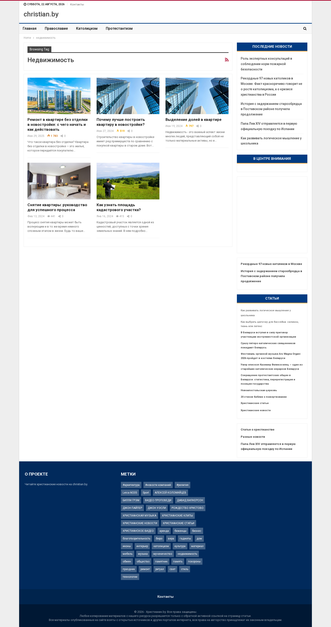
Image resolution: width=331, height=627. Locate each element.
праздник (129, 569)
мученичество (162, 553)
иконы (127, 546)
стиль (184, 569)
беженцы (180, 530)
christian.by (41, 14)
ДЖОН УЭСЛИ (157, 508)
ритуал (159, 569)
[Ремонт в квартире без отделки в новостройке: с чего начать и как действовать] (59, 96)
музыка (143, 553)
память (177, 561)
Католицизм (86, 28)
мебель (127, 553)
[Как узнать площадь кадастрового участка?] (128, 181)
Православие (56, 28)
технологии (130, 576)
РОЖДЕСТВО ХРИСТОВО (188, 508)
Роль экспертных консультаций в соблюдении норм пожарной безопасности (266, 64)
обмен (127, 561)
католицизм (161, 546)
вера (171, 538)
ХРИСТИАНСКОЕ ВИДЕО (138, 530)
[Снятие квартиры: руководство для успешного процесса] (59, 181)
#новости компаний (158, 485)
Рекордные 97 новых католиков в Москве (271, 264)
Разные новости (253, 436)
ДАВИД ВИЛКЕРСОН (190, 500)
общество (143, 561)
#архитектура (131, 485)
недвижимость (187, 553)
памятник (161, 561)
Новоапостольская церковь (259, 390)
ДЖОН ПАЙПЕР (132, 508)
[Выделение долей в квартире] (197, 96)
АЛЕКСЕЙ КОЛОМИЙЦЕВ (170, 492)
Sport (146, 492)
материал (197, 546)
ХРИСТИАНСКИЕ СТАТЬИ (178, 523)
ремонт (145, 569)
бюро (159, 538)
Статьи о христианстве (257, 429)
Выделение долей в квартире (194, 119)
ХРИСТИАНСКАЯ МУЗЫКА (139, 515)
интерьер (142, 546)
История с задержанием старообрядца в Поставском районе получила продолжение (271, 109)
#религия (182, 485)
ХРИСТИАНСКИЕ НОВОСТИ (140, 523)
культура (180, 546)
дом (199, 538)
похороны (194, 561)
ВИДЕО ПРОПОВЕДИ (158, 500)
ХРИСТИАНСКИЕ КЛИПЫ (177, 515)
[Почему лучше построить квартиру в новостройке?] (128, 96)
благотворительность (136, 538)
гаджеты (185, 538)
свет (172, 569)
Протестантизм (119, 28)
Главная (29, 28)
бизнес (196, 530)
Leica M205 (130, 492)
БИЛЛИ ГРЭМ (131, 500)
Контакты (77, 4)
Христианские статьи (255, 403)
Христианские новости (256, 410)
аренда (164, 530)
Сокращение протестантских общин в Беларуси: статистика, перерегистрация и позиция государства (268, 379)
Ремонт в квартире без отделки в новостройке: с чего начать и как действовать (57, 124)
